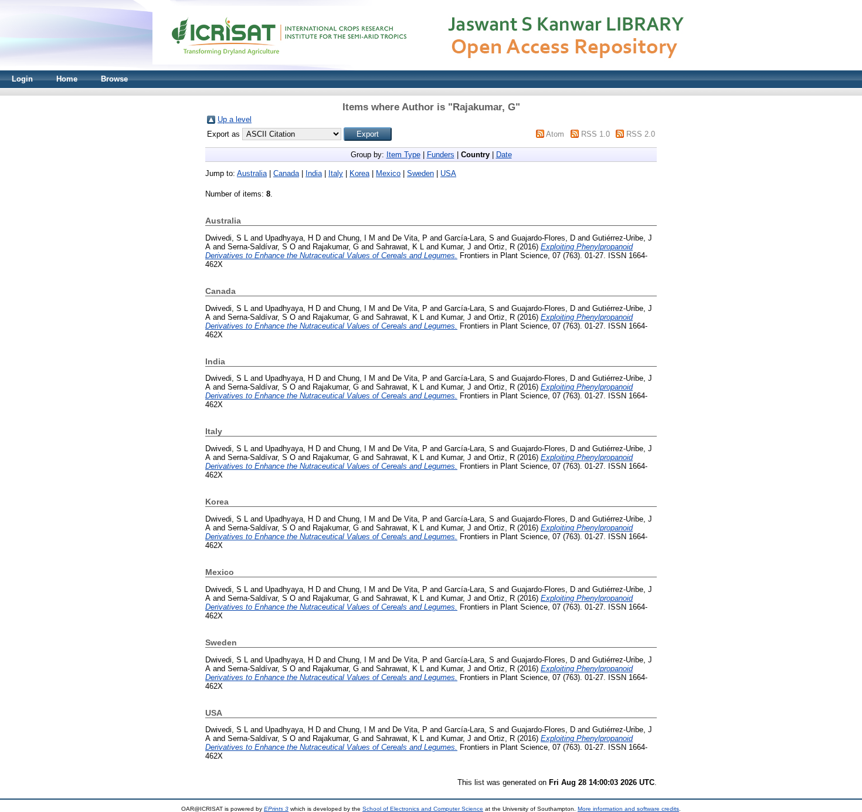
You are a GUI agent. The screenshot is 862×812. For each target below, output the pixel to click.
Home (66, 79)
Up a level (235, 119)
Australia (252, 173)
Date (504, 154)
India (314, 173)
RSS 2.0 (640, 134)
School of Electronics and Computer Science (422, 809)
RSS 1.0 (595, 134)
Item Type (403, 154)
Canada (286, 173)
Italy (335, 173)
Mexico (388, 173)
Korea (359, 173)
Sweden (420, 173)
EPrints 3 (276, 809)
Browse (114, 79)
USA (448, 173)
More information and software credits (628, 809)
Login (22, 79)
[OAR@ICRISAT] (431, 67)
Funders (440, 154)
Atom (555, 134)
